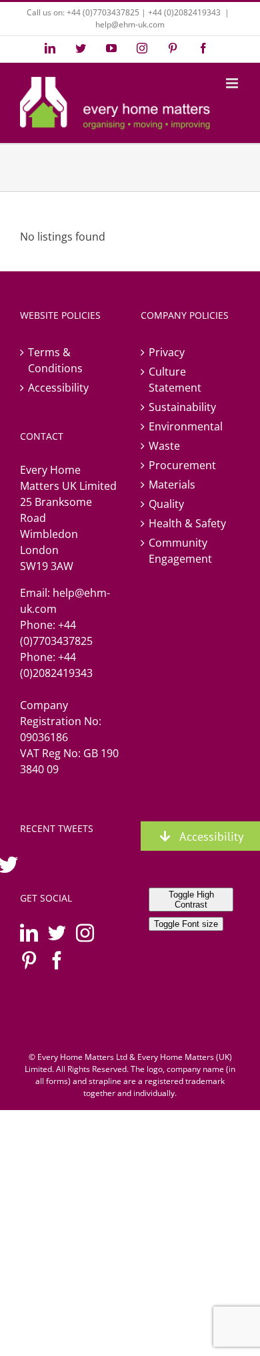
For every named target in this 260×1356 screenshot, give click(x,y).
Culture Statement (175, 379)
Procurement (182, 465)
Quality (166, 504)
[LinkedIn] (29, 933)
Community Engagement (180, 550)
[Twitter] (57, 933)
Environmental (186, 426)
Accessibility (58, 387)
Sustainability (182, 407)
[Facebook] (57, 960)
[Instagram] (85, 933)
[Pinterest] (29, 960)
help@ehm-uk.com (130, 24)
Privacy (167, 352)
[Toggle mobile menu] (233, 83)
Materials (172, 484)
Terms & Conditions (55, 360)
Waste (164, 445)
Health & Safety (187, 523)
